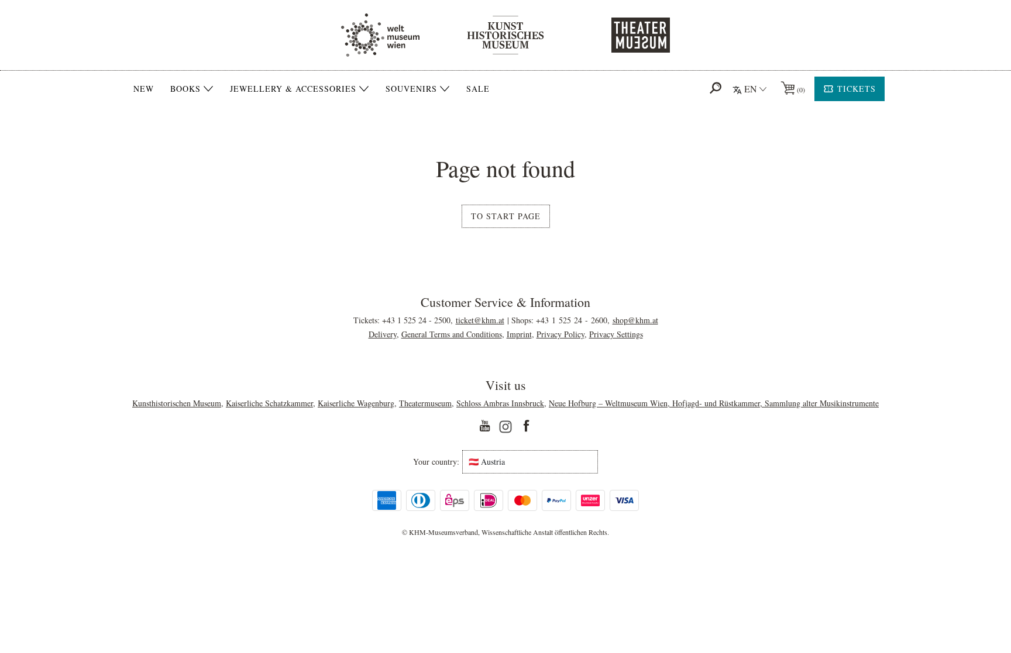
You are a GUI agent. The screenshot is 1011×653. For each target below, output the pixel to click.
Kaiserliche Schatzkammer (269, 403)
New (143, 88)
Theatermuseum (425, 403)
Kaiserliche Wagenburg (356, 403)
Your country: (436, 462)
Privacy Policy (560, 334)
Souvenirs (411, 89)
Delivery (383, 334)
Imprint (519, 334)
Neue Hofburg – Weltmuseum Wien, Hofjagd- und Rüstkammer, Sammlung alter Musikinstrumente (714, 403)
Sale (478, 88)
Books (185, 89)
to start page (506, 216)
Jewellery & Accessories (293, 89)
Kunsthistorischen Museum (176, 403)
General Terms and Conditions (451, 334)
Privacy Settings (616, 334)
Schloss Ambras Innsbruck (500, 403)
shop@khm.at (635, 320)
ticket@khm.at (480, 320)
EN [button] (750, 88)
